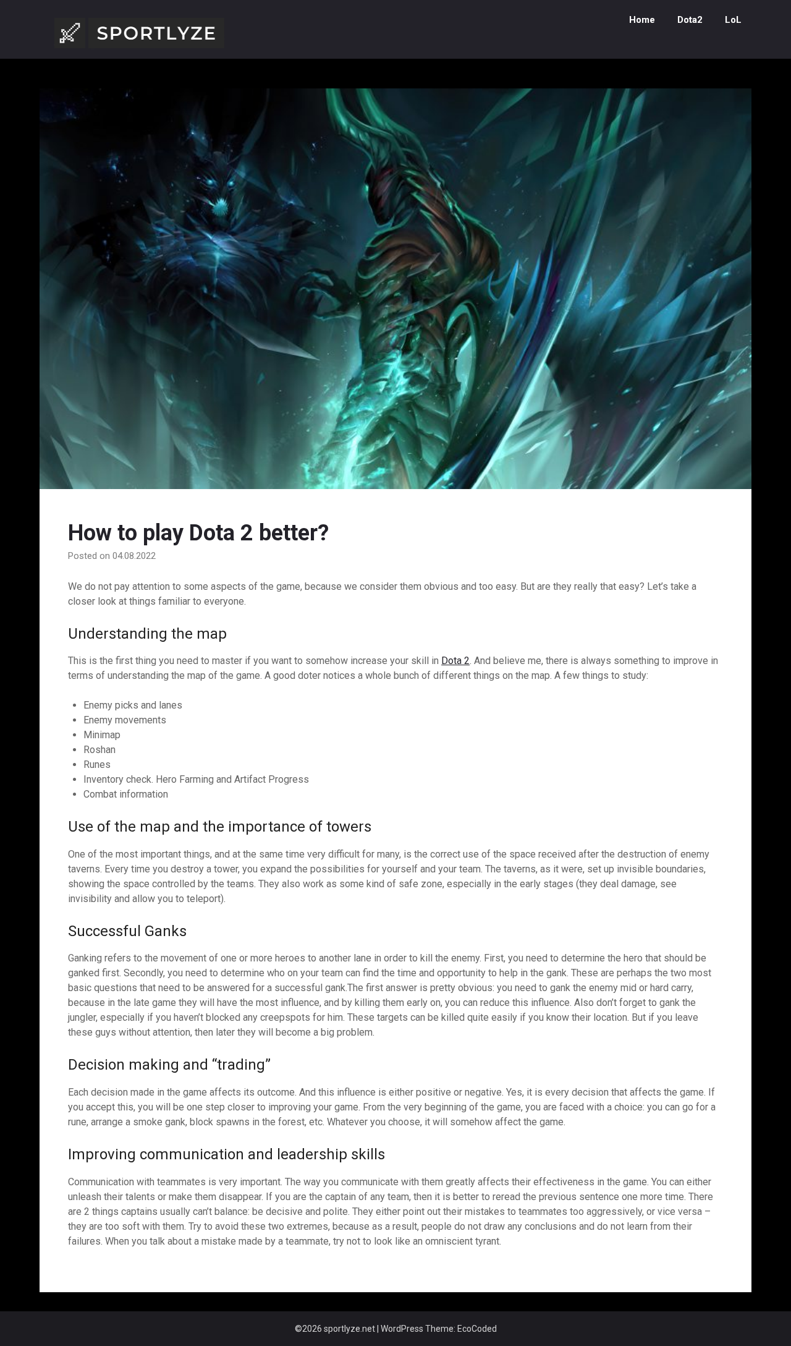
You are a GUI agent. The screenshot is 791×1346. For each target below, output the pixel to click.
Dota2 (690, 19)
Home (642, 19)
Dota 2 (455, 661)
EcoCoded (477, 1329)
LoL (733, 19)
